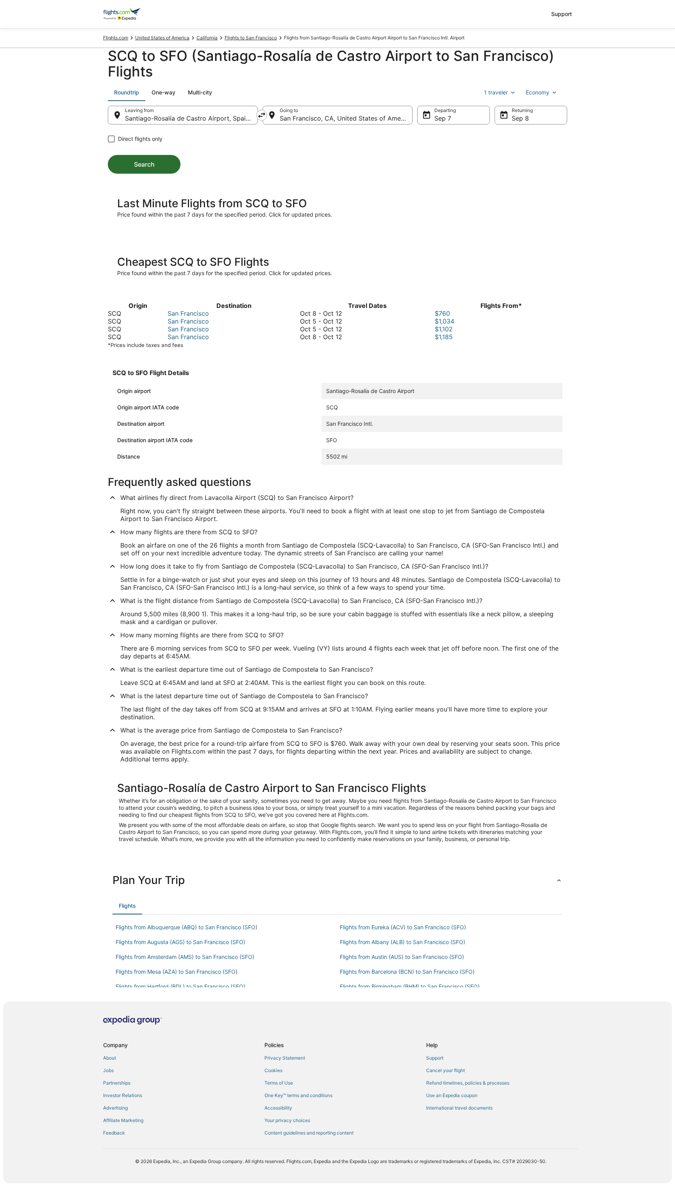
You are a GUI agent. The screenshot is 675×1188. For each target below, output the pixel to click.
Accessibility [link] (278, 1108)
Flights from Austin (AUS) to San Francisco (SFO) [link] (402, 956)
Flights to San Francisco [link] (251, 38)
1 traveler (496, 92)
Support (561, 14)
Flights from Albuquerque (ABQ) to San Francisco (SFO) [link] (186, 927)
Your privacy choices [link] (287, 1120)
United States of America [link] (162, 38)
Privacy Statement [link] (284, 1058)
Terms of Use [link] (278, 1083)
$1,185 (444, 337)
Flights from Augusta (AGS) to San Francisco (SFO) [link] (180, 942)
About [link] (109, 1058)
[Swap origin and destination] (261, 115)
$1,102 (444, 329)
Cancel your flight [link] (445, 1070)
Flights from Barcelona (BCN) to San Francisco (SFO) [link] (407, 971)
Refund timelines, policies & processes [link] (467, 1083)
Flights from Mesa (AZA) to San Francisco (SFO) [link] (177, 971)
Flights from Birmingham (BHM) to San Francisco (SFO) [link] (410, 986)
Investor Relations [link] (122, 1095)
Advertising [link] (115, 1108)
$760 (442, 313)
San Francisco (188, 313)
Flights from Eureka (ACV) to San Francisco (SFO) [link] (403, 927)
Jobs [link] (108, 1070)
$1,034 (444, 321)
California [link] (207, 38)
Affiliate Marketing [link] (123, 1120)
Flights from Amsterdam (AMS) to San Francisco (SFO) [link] (185, 956)
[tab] (126, 92)
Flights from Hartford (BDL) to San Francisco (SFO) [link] (180, 986)
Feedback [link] (114, 1133)
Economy (537, 92)
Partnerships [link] (116, 1083)
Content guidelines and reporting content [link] (309, 1133)
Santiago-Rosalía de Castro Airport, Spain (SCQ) (191, 118)
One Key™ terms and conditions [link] (298, 1095)
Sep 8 (520, 118)
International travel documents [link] (459, 1108)
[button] (337, 880)
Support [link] (434, 1058)
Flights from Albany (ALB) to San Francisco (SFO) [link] (402, 942)
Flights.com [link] (115, 38)
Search (144, 164)
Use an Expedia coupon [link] (451, 1095)
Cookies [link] (273, 1070)
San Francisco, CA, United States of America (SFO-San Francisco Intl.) (346, 118)
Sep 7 (442, 118)
